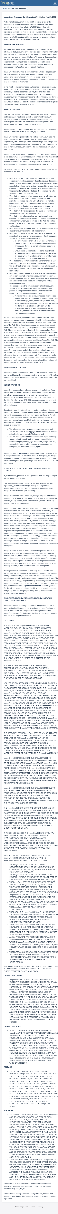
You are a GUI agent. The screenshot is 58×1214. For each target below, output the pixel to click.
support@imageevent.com (14, 488)
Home (5, 8)
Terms (33, 1207)
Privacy (40, 1207)
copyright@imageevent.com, (26, 398)
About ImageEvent (21, 1207)
